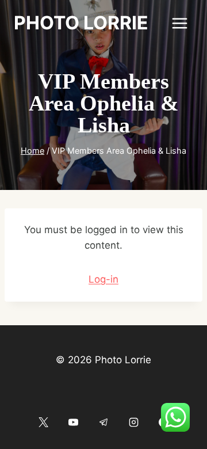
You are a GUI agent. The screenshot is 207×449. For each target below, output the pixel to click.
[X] (43, 422)
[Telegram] (103, 422)
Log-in (103, 279)
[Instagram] (133, 422)
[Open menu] (179, 23)
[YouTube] (73, 422)
